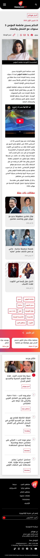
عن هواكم (34, 531)
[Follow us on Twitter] (31, 549)
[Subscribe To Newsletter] (4, 517)
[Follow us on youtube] (36, 549)
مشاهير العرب (21, 323)
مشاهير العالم (25, 492)
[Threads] (19, 549)
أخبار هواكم (32, 15)
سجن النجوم (29, 305)
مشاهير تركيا (25, 488)
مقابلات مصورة (25, 495)
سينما (15, 484)
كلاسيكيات (13, 488)
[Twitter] (28, 35)
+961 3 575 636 (33, 543)
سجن (19, 299)
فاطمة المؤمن (29, 299)
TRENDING (26, 499)
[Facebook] (32, 35)
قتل (20, 311)
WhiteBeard (35, 555)
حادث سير (12, 311)
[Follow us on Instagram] (23, 549)
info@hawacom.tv (21, 543)
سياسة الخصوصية (32, 526)
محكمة (20, 305)
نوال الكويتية (29, 311)
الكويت (31, 323)
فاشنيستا (30, 317)
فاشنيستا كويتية (18, 317)
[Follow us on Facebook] (27, 549)
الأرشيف (27, 503)
